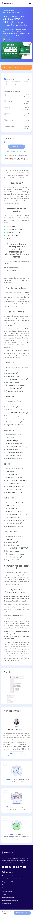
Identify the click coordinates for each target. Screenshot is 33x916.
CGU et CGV (5, 894)
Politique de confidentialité (10, 900)
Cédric (16, 727)
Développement (8, 10)
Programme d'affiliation (9, 882)
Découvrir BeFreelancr (8, 876)
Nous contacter (6, 903)
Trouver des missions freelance (11, 879)
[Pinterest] (14, 867)
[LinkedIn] (17, 867)
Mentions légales (7, 891)
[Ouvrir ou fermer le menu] (29, 3)
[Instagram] (10, 867)
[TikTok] (24, 867)
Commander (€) (22, 913)
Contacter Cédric (17, 754)
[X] (6, 867)
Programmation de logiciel (11, 12)
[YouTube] (21, 867)
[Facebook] (3, 867)
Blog (3, 885)
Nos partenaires (6, 888)
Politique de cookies (8, 897)
